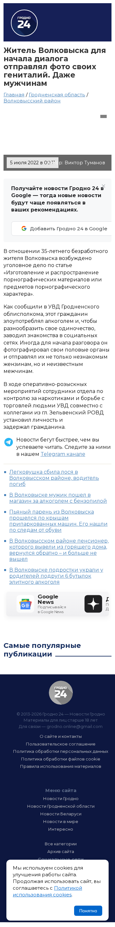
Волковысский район (32, 101)
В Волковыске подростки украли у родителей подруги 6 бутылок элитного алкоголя (56, 576)
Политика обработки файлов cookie (60, 758)
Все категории (61, 843)
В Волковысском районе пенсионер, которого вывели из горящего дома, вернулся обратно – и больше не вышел (59, 550)
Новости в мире (60, 821)
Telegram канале (63, 454)
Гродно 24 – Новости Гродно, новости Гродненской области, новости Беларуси (24, 23)
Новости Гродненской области (61, 806)
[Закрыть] (103, 186)
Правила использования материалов (60, 766)
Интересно (60, 829)
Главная (14, 95)
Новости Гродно (61, 798)
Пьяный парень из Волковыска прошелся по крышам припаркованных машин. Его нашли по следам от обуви (58, 521)
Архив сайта (60, 851)
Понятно (88, 910)
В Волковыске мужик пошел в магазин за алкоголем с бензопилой (58, 498)
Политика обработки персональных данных (60, 751)
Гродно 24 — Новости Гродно (61, 693)
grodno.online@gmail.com (75, 726)
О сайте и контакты (61, 736)
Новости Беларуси (60, 813)
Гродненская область (57, 95)
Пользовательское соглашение (61, 743)
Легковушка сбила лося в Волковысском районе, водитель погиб (54, 478)
